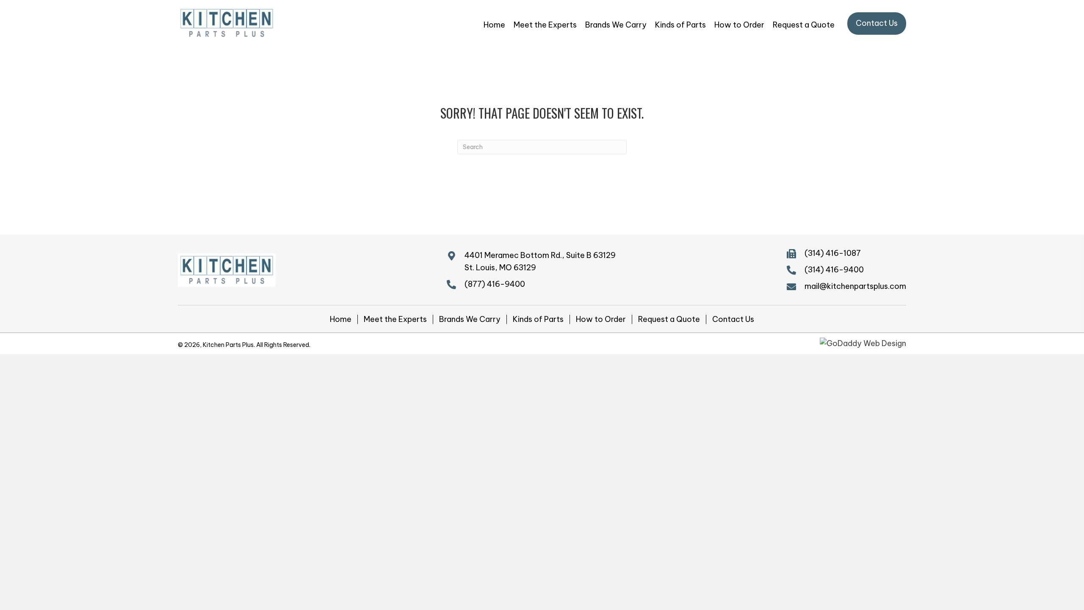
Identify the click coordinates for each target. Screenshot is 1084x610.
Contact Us (733, 319)
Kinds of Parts (538, 319)
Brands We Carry (470, 319)
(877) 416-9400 (495, 284)
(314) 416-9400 (834, 269)
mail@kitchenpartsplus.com (855, 286)
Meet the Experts (395, 319)
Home (340, 319)
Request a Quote (669, 319)
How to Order (601, 319)
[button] (876, 23)
